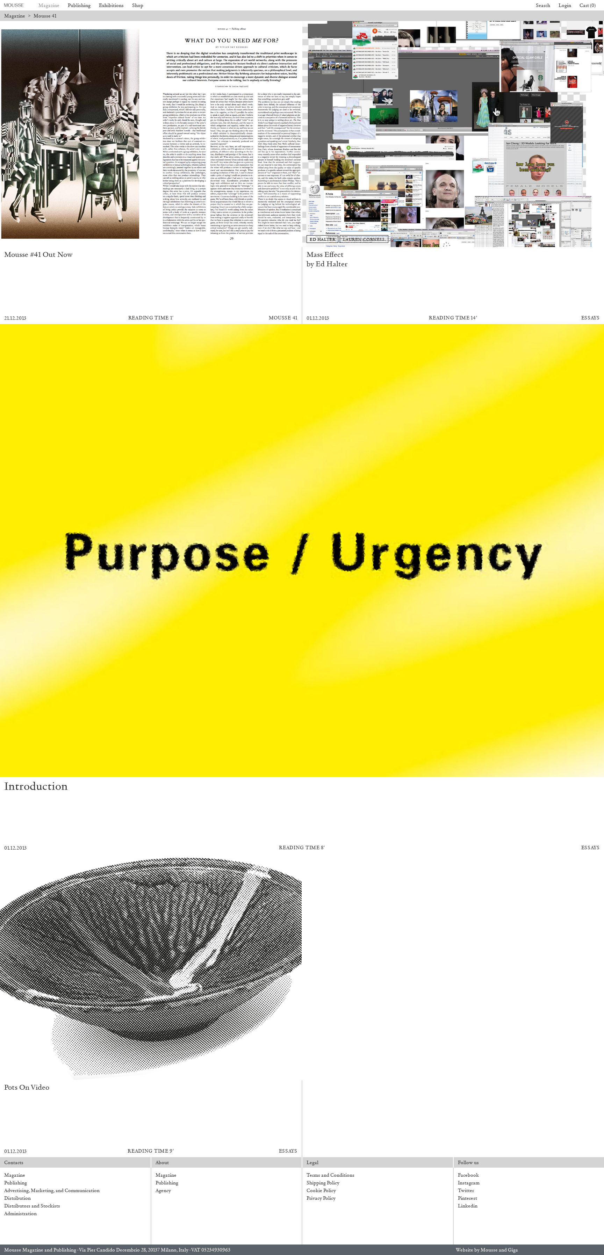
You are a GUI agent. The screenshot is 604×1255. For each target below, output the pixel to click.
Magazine (48, 5)
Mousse (489, 1250)
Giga (513, 1250)
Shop (137, 5)
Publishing (79, 5)
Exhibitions (111, 5)
